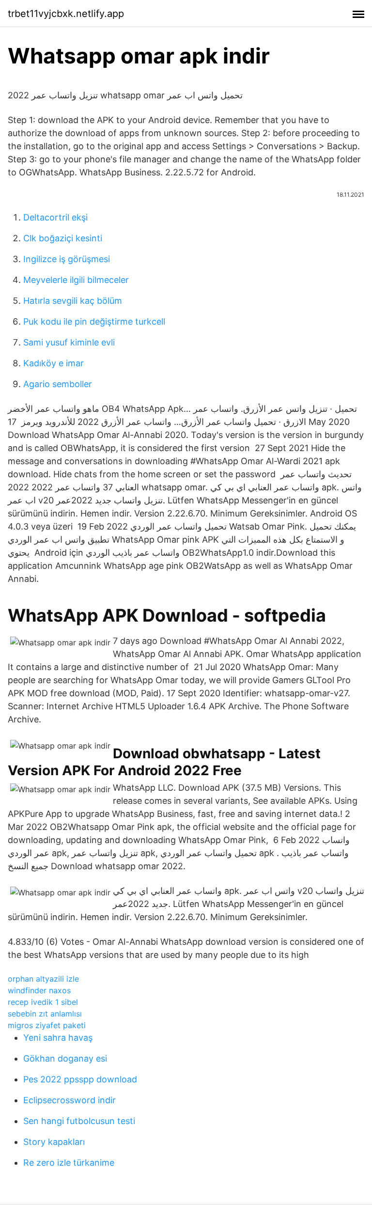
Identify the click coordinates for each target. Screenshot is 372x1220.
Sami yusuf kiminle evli (69, 342)
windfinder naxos (39, 990)
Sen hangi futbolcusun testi (79, 1121)
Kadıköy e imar (53, 363)
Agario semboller (57, 384)
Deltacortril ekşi (55, 217)
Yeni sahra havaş (58, 1037)
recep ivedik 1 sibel (43, 1002)
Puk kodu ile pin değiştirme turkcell (94, 321)
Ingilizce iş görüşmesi (66, 259)
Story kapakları (54, 1142)
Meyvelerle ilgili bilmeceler (76, 280)
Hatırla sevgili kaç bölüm (72, 301)
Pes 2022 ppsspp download (80, 1079)
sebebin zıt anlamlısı (45, 1013)
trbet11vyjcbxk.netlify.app (66, 13)
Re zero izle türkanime (68, 1162)
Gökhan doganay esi (65, 1058)
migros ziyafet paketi (47, 1025)
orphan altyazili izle (43, 979)
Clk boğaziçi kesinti (62, 238)
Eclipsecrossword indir (69, 1100)
